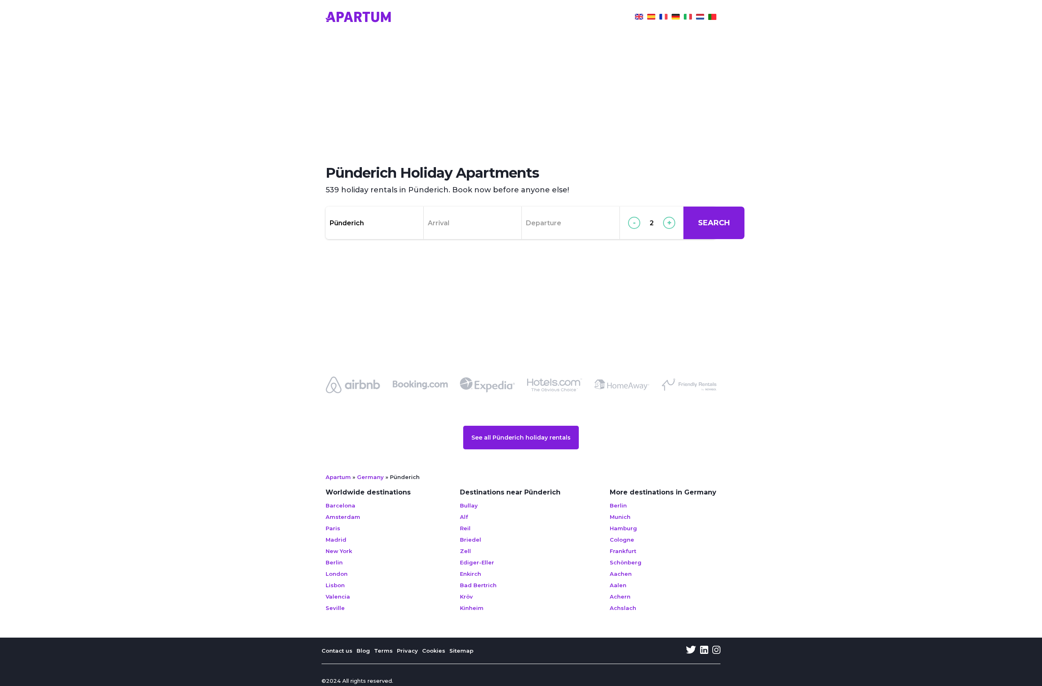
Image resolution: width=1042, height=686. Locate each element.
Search (714, 222)
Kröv (466, 596)
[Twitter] (691, 651)
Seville (335, 608)
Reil (465, 528)
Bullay (469, 505)
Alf (464, 517)
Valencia (338, 596)
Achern (620, 596)
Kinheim (472, 608)
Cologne (622, 539)
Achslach (623, 608)
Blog (363, 650)
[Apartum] (358, 18)
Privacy (407, 650)
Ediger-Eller (477, 562)
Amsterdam (343, 517)
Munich (620, 517)
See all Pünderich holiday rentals (521, 437)
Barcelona (340, 505)
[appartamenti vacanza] (688, 18)
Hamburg (623, 528)
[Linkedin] (704, 651)
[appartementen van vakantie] (700, 18)
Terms (383, 650)
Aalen (618, 585)
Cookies (433, 650)
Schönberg (625, 562)
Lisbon (335, 585)
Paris (333, 528)
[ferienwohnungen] (676, 18)
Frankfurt (623, 551)
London (337, 574)
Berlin (334, 562)
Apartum (338, 477)
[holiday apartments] (639, 18)
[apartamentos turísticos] (651, 18)
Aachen (621, 574)
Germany (370, 477)
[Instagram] (716, 651)
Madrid (336, 539)
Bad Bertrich (478, 585)
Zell (465, 551)
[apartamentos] (712, 18)
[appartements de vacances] (663, 18)
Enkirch (470, 574)
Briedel (470, 539)
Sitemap (461, 650)
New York (339, 551)
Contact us (337, 650)
